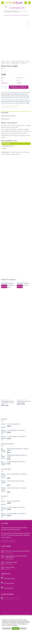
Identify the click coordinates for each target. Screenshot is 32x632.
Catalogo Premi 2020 (11, 562)
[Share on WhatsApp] (2, 106)
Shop (7, 61)
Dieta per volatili (9, 567)
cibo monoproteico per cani (18, 101)
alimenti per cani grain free (23, 99)
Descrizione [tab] (4, 112)
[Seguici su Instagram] (5, 541)
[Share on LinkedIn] (16, 106)
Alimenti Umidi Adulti (5, 95)
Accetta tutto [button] (15, 628)
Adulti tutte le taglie (13, 63)
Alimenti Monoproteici (15, 94)
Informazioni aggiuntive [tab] (8, 115)
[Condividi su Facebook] (5, 106)
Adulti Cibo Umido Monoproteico (13, 92)
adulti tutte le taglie (25, 92)
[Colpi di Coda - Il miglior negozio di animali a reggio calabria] (14, 2)
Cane (26, 61)
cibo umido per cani (10, 103)
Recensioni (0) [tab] (5, 119)
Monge (24, 63)
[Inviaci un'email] (11, 541)
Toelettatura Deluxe (9, 578)
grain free (17, 103)
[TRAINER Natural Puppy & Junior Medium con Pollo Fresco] (8, 340)
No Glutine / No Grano (13, 97)
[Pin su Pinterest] (14, 106)
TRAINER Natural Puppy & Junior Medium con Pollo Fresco (7, 403)
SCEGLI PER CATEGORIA (17, 61)
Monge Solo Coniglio (24, 103)
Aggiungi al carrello (18, 87)
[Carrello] (25, 2)
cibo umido (19, 95)
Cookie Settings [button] (6, 628)
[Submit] (26, 11)
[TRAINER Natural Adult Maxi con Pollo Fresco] (24, 340)
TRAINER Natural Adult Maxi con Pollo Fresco (24, 402)
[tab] (16, 143)
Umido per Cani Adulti (24, 97)
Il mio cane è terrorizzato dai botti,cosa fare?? (17, 551)
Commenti (7, 569)
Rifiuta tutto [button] (23, 628)
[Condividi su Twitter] (8, 106)
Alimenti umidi (15, 62)
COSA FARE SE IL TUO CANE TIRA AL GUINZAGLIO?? (16, 556)
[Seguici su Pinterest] (14, 541)
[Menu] (2, 2)
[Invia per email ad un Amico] (11, 106)
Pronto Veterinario (9, 583)
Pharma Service (8, 588)
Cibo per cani (5, 62)
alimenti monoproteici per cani (10, 99)
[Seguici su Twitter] (8, 541)
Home (2, 61)
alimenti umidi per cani (6, 101)
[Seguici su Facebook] (2, 541)
